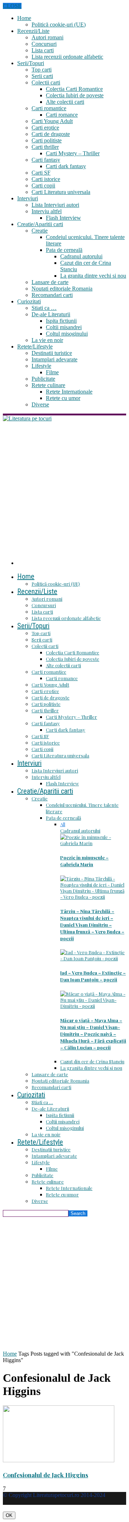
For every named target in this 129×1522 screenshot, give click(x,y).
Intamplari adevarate (54, 359)
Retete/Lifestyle (35, 346)
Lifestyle (41, 366)
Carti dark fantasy (66, 166)
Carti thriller (45, 147)
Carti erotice (45, 128)
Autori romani (47, 37)
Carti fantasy (46, 160)
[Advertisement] (64, 489)
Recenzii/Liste (33, 31)
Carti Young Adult (52, 121)
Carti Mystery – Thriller (73, 153)
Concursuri (44, 44)
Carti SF (41, 173)
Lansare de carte (50, 282)
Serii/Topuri (30, 63)
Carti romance (62, 115)
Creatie (40, 231)
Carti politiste (47, 140)
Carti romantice (49, 108)
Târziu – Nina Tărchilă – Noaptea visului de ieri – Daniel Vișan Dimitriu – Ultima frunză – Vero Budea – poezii (92, 924)
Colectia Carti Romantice (74, 89)
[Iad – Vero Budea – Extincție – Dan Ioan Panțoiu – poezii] (93, 958)
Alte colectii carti (65, 102)
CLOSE (12, 6)
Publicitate (43, 379)
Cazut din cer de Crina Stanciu (92, 1061)
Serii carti (42, 76)
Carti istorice (46, 179)
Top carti (42, 70)
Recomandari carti (52, 295)
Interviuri (27, 198)
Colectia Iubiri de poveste (75, 95)
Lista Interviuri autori (55, 205)
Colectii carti (46, 82)
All (62, 824)
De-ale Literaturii (51, 314)
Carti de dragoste (51, 134)
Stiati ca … (44, 308)
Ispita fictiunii (61, 321)
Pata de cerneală (64, 250)
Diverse (40, 404)
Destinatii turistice (52, 353)
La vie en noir (47, 340)
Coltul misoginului (67, 334)
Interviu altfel (47, 211)
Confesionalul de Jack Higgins (45, 1475)
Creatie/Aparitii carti (40, 224)
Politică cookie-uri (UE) (59, 24)
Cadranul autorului (81, 256)
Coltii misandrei (64, 327)
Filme (52, 372)
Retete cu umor (63, 398)
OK (9, 1515)
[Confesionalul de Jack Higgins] (58, 1460)
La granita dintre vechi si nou (93, 276)
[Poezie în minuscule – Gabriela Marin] (93, 843)
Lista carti (43, 50)
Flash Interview (63, 218)
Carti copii (43, 185)
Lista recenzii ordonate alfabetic (67, 57)
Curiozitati (29, 301)
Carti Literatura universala (61, 192)
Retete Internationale (69, 392)
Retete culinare (48, 385)
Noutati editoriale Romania (62, 289)
